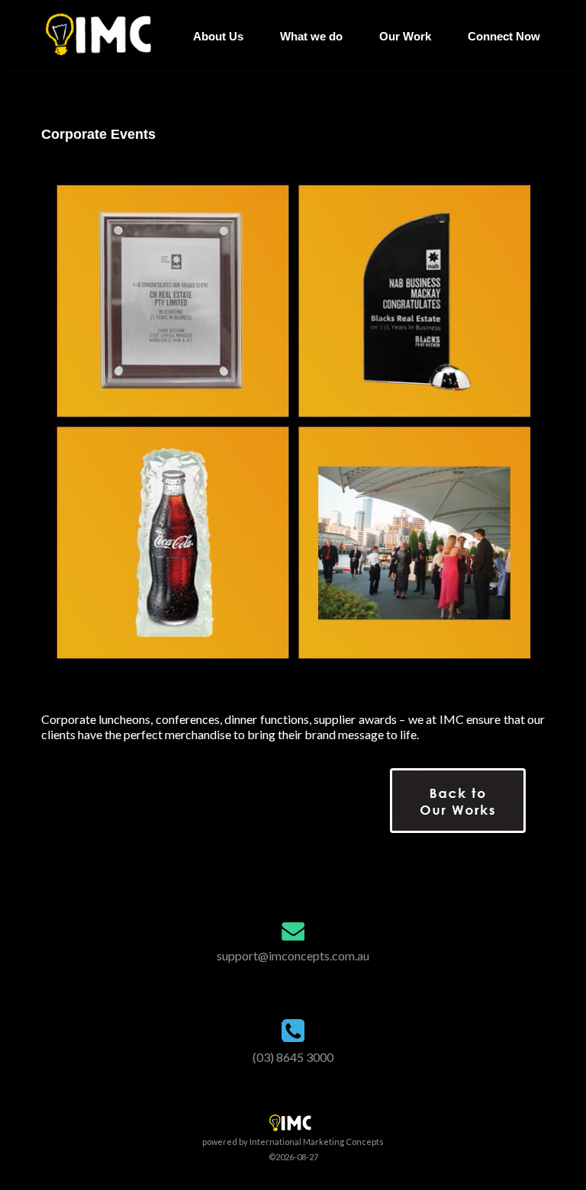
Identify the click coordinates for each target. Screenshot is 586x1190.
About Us (218, 36)
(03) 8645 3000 (293, 1057)
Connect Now (504, 36)
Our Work (405, 36)
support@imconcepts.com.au (293, 955)
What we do (311, 36)
